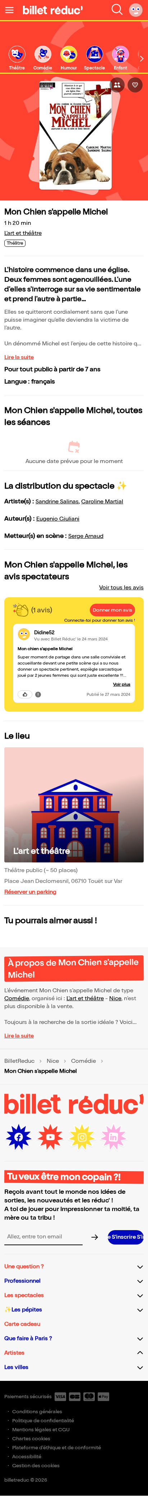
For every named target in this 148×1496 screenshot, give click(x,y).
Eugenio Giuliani (57, 519)
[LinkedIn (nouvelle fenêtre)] (113, 1137)
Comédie (16, 998)
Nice (115, 998)
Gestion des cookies (36, 1466)
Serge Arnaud (85, 536)
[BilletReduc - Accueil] (53, 10)
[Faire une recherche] (117, 10)
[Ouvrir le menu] (12, 10)
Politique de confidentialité (43, 1421)
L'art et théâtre (23, 233)
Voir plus (121, 684)
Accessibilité (26, 1457)
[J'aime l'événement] (135, 84)
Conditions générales (37, 1412)
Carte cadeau (22, 1324)
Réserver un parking (30, 892)
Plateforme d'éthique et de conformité (56, 1448)
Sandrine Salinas (57, 501)
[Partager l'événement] (117, 84)
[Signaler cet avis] (38, 694)
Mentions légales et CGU (41, 1430)
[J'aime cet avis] (25, 694)
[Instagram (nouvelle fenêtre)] (82, 1137)
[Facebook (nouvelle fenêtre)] (18, 1137)
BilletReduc (19, 1061)
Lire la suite (19, 357)
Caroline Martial (102, 501)
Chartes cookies (31, 1439)
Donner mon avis (112, 610)
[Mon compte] (136, 10)
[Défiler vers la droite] (142, 59)
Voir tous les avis (121, 587)
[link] (16, 58)
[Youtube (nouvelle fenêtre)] (50, 1137)
